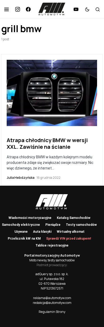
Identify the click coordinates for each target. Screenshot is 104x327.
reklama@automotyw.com (52, 298)
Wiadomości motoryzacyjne (30, 218)
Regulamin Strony (52, 311)
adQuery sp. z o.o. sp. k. (52, 274)
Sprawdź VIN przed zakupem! (68, 238)
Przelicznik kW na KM (24, 238)
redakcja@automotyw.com (52, 302)
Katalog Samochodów (73, 218)
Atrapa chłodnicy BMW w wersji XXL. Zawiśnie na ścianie (47, 143)
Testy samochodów (81, 225)
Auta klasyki (42, 231)
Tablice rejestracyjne (52, 245)
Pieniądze (53, 225)
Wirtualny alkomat (71, 231)
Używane (21, 231)
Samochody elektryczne (21, 225)
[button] (6, 9)
